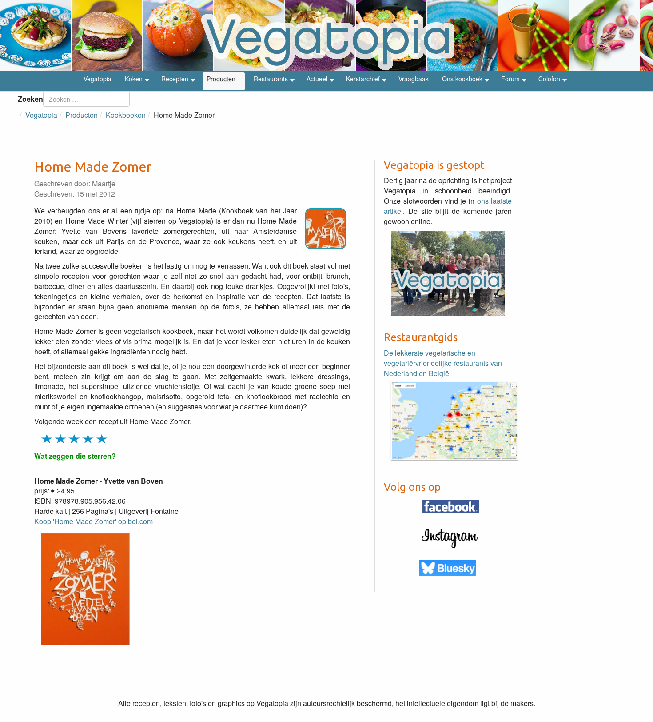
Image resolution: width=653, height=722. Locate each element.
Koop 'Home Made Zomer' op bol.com (93, 521)
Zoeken (30, 99)
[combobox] (86, 99)
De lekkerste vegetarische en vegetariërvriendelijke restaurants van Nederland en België (443, 363)
